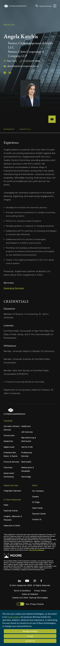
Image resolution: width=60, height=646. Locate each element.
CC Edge (35, 502)
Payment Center (45, 6)
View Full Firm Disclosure (36, 550)
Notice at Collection (30, 594)
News (6, 505)
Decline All (30, 641)
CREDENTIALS (25, 129)
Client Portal (37, 508)
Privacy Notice (40, 590)
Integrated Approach (12, 491)
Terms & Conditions (22, 590)
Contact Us (37, 519)
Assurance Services (14, 288)
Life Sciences (27, 432)
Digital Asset (9, 447)
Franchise (8, 467)
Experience (9, 129)
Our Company (38, 491)
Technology (26, 476)
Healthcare (26, 426)
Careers (35, 496)
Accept (30, 636)
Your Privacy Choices (35, 604)
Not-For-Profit (27, 447)
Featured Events (11, 510)
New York (12, 60)
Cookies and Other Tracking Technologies (30, 597)
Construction (9, 435)
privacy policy (14, 617)
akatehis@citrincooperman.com (23, 66)
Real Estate (26, 462)
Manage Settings (30, 631)
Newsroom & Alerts (12, 525)
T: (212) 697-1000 (31, 60)
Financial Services (11, 462)
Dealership (8, 441)
